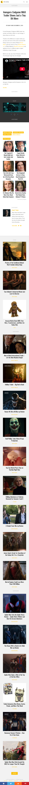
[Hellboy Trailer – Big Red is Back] (14, 373)
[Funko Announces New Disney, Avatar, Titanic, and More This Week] (14, 692)
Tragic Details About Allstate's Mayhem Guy (20, 155)
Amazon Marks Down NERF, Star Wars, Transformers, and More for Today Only (15, 323)
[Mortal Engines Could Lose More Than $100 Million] (14, 570)
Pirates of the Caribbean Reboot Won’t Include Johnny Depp (14, 264)
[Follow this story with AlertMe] (25, 783)
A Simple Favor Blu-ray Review (14, 526)
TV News (14, 501)
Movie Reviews (14, 414)
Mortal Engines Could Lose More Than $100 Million (14, 583)
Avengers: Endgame (18, 132)
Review (6, 393)
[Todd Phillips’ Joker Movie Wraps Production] (14, 427)
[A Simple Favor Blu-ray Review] (14, 514)
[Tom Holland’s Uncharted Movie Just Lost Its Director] (14, 280)
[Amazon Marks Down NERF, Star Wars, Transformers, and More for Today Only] (14, 309)
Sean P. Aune (15, 210)
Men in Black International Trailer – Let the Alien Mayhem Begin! (14, 356)
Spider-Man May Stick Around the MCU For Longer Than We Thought (14, 763)
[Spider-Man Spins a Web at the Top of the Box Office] (14, 663)
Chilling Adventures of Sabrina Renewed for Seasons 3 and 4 (14, 498)
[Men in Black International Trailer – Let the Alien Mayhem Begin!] (14, 344)
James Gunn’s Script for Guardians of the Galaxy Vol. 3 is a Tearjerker (14, 554)
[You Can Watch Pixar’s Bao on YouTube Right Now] (14, 456)
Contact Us (16, 780)
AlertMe (5, 87)
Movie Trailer (16, 134)
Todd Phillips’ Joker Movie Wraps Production (14, 440)
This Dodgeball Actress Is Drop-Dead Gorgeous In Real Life (20, 176)
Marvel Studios (7, 132)
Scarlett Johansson (18, 46)
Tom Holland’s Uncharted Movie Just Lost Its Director (14, 293)
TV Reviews (14, 737)
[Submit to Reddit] (18, 783)
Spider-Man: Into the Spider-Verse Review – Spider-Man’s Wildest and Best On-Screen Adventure (14, 617)
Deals (6, 302)
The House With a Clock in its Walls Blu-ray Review (14, 647)
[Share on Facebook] (3, 783)
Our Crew (5, 780)
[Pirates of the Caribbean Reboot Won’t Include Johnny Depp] (14, 251)
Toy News (14, 708)
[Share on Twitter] (11, 783)
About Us (10, 780)
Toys (14, 327)
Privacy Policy (22, 780)
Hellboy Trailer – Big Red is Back (14, 384)
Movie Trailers (7, 134)
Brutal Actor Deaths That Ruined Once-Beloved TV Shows (20, 195)
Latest (14, 773)
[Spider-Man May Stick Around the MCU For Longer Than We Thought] (14, 750)
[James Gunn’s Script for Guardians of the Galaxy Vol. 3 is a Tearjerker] (14, 541)
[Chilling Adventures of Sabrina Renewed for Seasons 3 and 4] (14, 485)
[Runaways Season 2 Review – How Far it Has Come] (14, 721)
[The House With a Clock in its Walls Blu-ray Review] (14, 634)
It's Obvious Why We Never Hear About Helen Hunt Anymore (8, 195)
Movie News (14, 267)
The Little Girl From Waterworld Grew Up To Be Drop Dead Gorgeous (8, 176)
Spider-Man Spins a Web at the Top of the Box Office (14, 676)
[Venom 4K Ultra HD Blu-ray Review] (14, 400)
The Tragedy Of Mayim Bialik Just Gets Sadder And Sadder (8, 156)
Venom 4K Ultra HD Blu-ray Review (14, 412)
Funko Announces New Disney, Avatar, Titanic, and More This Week (14, 705)
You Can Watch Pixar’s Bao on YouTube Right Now (14, 469)
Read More (14, 225)
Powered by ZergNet (21, 199)
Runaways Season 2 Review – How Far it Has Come (14, 734)
